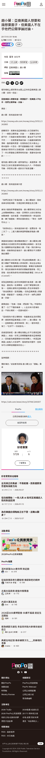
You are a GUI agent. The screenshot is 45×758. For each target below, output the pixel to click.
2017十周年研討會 (30, 713)
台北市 (17, 57)
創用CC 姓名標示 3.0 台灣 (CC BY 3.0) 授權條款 (15, 73)
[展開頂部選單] (41, 4)
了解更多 (22, 463)
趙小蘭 (23, 67)
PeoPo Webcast (29, 686)
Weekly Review (8, 694)
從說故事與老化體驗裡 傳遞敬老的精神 (20, 579)
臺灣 (11, 57)
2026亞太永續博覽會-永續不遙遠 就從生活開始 (21, 614)
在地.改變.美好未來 (30, 717)
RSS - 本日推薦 (8, 735)
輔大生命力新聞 (11, 632)
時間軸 (4, 690)
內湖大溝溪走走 (9, 601)
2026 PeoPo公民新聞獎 (11, 713)
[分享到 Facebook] (7, 83)
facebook (18, 672)
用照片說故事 (7, 721)
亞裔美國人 (14, 67)
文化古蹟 (13, 62)
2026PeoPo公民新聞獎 (11, 554)
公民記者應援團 (29, 690)
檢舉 (19, 44)
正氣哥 (7, 594)
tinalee (7, 646)
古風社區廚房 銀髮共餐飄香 (15, 590)
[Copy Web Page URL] (21, 83)
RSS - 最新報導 (8, 732)
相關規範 (5, 686)
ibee (6, 605)
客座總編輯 (27, 698)
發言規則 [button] (39, 409)
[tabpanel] (22, 416)
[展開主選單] (3, 4)
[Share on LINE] (17, 83)
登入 (30, 416)
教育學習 (23, 62)
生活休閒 (33, 62)
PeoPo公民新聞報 (30, 683)
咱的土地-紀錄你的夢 (10, 717)
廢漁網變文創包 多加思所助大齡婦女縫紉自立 (21, 628)
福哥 (7, 618)
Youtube (25, 672)
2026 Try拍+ (6, 709)
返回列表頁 (22, 423)
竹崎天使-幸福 (10, 583)
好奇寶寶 (22, 447)
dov (6, 572)
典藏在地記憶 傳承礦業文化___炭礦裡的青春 (21, 642)
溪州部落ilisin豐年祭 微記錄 (15, 568)
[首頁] (22, 4)
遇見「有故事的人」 (30, 721)
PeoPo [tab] (18, 409)
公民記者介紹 (28, 694)
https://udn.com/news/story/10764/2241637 (21, 401)
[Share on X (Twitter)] (12, 83)
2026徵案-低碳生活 (30, 709)
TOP (40, 743)
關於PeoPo (6, 683)
